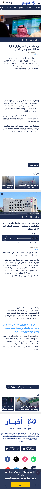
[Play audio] (5, 238)
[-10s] (33, 238)
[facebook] (7, 459)
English (7, 2)
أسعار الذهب (29, 7)
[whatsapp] (33, 459)
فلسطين (8, 7)
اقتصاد (36, 54)
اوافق (20, 485)
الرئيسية (37, 7)
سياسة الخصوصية (10, 478)
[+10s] (37, 238)
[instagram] (25, 459)
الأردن (21, 7)
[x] (16, 459)
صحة (14, 7)
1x (10, 238)
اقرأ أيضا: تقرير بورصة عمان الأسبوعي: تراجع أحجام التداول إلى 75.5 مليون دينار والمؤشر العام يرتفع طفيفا (20, 328)
